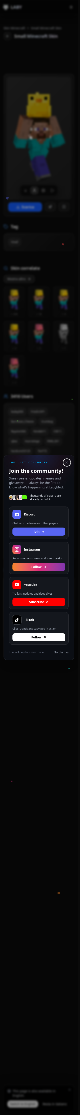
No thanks (61, 652)
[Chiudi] (66, 462)
